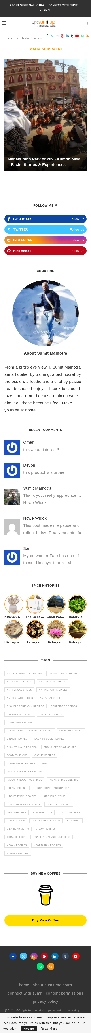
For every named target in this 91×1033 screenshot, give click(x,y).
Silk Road (73, 820)
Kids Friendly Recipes (22, 796)
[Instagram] (57, 36)
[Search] (86, 23)
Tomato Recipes (17, 837)
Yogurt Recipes (17, 853)
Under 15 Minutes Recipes (52, 837)
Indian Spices (16, 788)
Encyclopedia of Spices (60, 747)
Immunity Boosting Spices (24, 780)
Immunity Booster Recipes (25, 771)
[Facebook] (47, 36)
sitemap (45, 9)
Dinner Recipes (17, 739)
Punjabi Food (16, 820)
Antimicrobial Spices (53, 690)
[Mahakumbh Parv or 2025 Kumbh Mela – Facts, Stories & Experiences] (45, 115)
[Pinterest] (62, 36)
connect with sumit (63, 5)
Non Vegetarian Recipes (23, 804)
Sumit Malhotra (37, 488)
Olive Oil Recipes (59, 804)
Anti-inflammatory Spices (24, 673)
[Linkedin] (67, 36)
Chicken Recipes (51, 714)
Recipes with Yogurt (46, 820)
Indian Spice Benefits (63, 780)
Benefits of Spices (64, 706)
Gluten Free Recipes (21, 763)
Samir (28, 548)
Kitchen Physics (55, 796)
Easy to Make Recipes (22, 747)
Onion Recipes (16, 812)
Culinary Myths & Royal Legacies (30, 730)
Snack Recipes (46, 829)
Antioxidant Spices (20, 698)
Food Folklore (17, 755)
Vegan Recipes (17, 845)
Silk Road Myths (18, 829)
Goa (45, 763)
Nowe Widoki (35, 518)
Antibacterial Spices (63, 673)
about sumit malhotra (27, 5)
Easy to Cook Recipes (49, 739)
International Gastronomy (50, 788)
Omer (28, 442)
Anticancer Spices (19, 681)
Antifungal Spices (19, 690)
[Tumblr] (72, 36)
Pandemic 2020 (42, 812)
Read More (49, 1028)
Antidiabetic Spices (52, 681)
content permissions (64, 993)
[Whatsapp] (82, 36)
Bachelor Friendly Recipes (25, 706)
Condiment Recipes (20, 722)
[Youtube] (77, 36)
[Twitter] (51, 36)
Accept (29, 1028)
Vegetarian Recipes (47, 845)
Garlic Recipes (44, 755)
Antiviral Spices (51, 698)
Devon (29, 465)
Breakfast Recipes (20, 714)
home (24, 985)
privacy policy (45, 1001)
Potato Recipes (69, 812)
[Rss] (87, 36)
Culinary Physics (71, 730)
